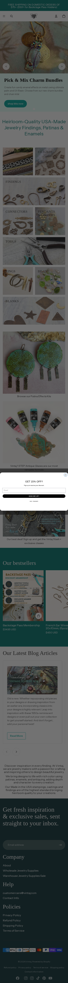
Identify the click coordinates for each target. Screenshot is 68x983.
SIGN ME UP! (34, 496)
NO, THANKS (34, 501)
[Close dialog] (65, 474)
